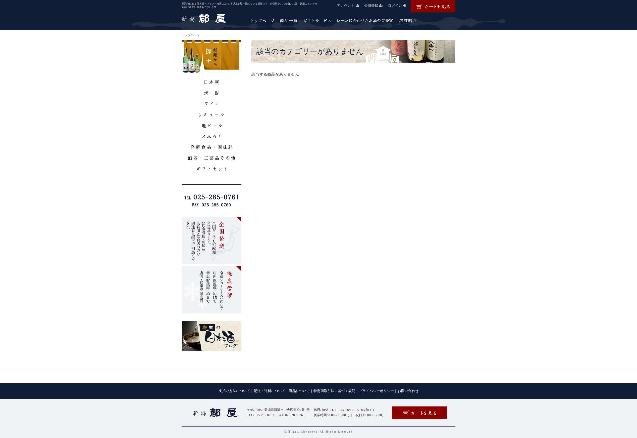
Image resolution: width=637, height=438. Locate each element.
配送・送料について (269, 391)
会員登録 (371, 5)
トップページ (191, 35)
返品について (299, 391)
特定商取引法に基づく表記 (334, 391)
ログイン (395, 5)
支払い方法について (234, 391)
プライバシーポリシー (376, 391)
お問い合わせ (408, 391)
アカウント (345, 5)
